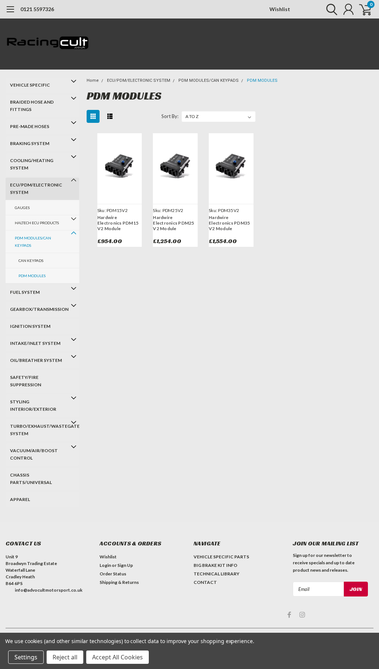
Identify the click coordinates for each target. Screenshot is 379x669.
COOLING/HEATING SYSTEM (31, 164)
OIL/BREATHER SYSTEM (36, 360)
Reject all (65, 657)
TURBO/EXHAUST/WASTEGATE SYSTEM (39, 429)
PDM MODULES (32, 275)
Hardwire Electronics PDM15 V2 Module (117, 223)
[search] (330, 9)
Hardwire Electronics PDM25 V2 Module (173, 223)
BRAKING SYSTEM (29, 143)
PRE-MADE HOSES (29, 126)
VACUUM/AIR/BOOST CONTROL (34, 454)
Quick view (120, 167)
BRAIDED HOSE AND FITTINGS (32, 105)
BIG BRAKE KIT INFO (215, 565)
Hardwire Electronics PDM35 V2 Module (229, 223)
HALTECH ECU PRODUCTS (37, 223)
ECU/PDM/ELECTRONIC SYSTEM (36, 188)
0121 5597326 (37, 9)
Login (105, 565)
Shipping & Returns (119, 582)
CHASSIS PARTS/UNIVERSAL (31, 478)
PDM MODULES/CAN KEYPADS (33, 242)
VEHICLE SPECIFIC (30, 85)
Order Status (113, 573)
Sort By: (169, 116)
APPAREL (20, 499)
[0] (362, 9)
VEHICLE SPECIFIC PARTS (221, 556)
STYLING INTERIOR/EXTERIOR (33, 405)
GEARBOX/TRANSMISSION (39, 309)
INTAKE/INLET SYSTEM (35, 343)
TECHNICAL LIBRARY (216, 573)
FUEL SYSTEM (25, 292)
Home (93, 80)
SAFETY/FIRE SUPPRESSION (25, 380)
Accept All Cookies (117, 657)
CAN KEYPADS (31, 260)
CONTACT (205, 582)
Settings (25, 657)
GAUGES (22, 207)
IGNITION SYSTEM (30, 326)
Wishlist (279, 9)
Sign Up (125, 565)
